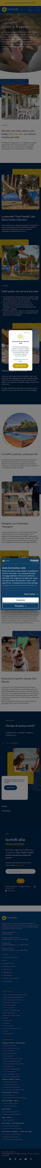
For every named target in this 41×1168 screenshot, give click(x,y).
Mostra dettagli (29, 594)
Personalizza (19, 606)
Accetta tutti (20, 600)
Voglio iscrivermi (20, 366)
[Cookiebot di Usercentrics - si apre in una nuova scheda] (30, 561)
